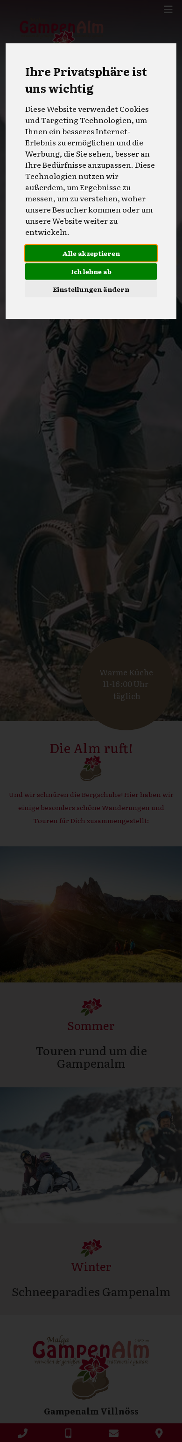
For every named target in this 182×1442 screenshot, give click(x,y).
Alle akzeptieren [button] (91, 253)
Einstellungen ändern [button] (91, 289)
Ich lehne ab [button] (91, 271)
